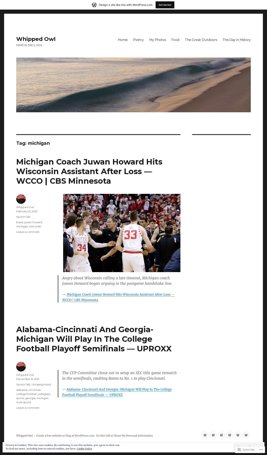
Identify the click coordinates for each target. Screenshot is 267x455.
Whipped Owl (36, 39)
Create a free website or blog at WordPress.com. (65, 435)
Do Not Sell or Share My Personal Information (124, 435)
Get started (165, 4)
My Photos (157, 40)
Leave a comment (27, 231)
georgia (30, 398)
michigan (22, 226)
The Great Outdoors (201, 40)
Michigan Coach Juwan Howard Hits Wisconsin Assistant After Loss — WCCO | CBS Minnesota (89, 171)
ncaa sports (23, 402)
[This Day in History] (246, 435)
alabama (21, 389)
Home (123, 40)
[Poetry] (213, 435)
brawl (19, 222)
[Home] (205, 435)
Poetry (138, 40)
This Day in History (236, 40)
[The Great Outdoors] (237, 435)
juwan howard (33, 222)
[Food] (229, 435)
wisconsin (35, 226)
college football (26, 394)
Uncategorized (41, 384)
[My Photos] (221, 435)
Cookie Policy (84, 448)
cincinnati (35, 389)
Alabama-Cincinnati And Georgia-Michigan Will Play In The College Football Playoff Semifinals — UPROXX (94, 339)
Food (175, 40)
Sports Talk (23, 216)
